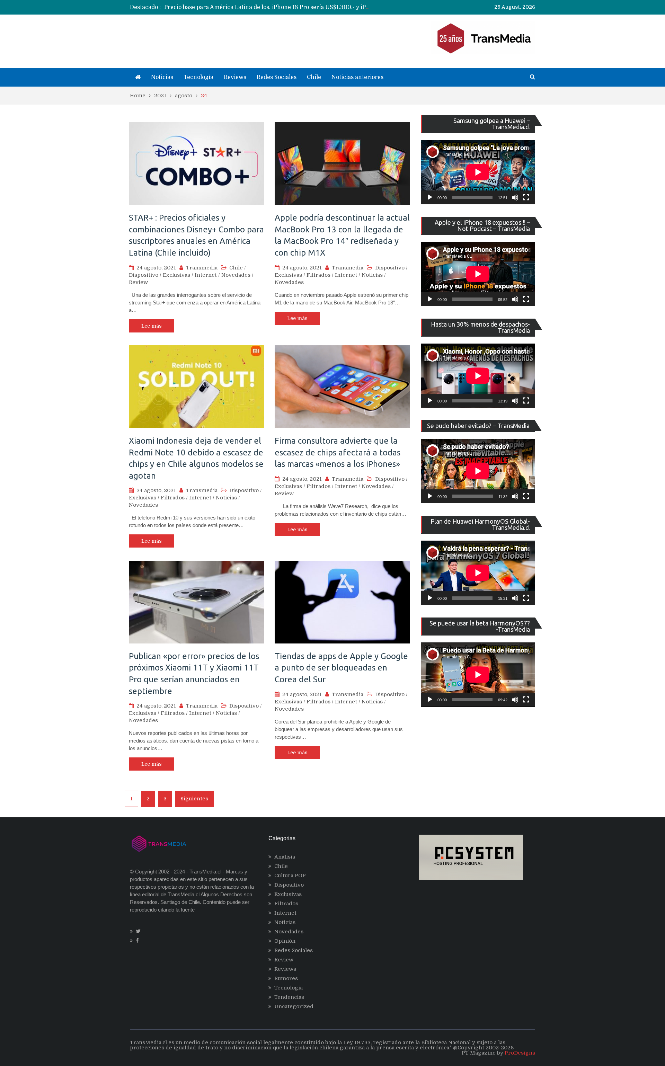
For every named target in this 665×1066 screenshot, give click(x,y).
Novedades (235, 275)
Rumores (286, 978)
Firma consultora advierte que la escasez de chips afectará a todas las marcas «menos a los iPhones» (337, 452)
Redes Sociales (276, 77)
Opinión (284, 941)
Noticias (162, 77)
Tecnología (198, 77)
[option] (268, 7)
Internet (206, 275)
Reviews (235, 77)
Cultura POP (290, 875)
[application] (478, 172)
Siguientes (194, 799)
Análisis (284, 857)
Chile (314, 77)
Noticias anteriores (357, 77)
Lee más (151, 326)
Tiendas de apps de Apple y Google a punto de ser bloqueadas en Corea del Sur (341, 667)
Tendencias (289, 997)
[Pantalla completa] (526, 197)
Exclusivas (176, 275)
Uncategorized (293, 1006)
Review (138, 282)
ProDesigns (520, 1053)
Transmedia (202, 268)
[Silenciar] (515, 197)
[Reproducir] (429, 197)
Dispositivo (143, 275)
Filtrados (318, 275)
